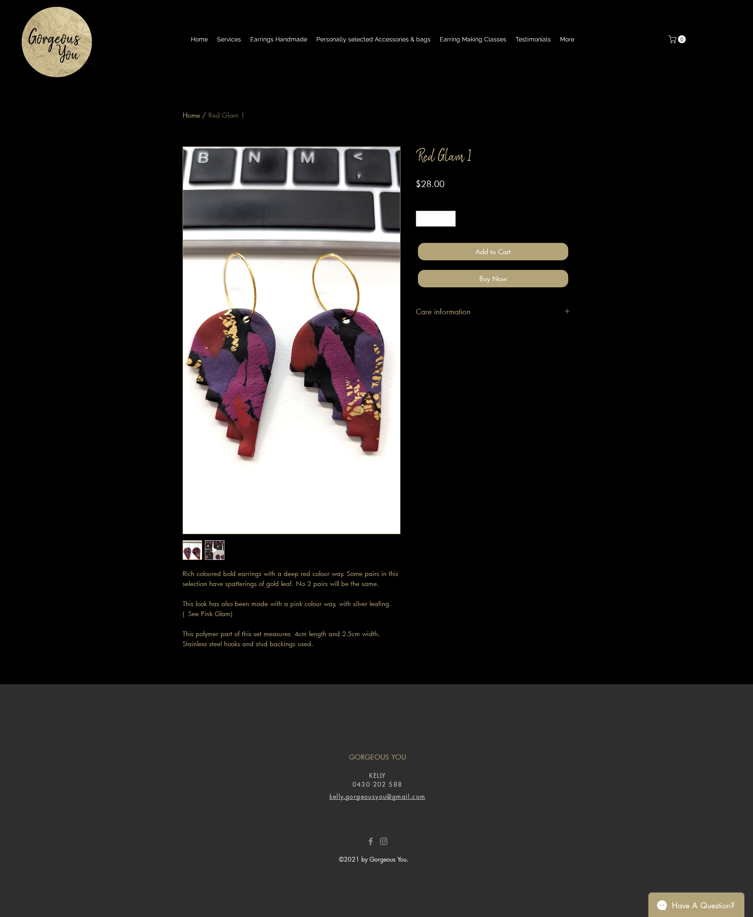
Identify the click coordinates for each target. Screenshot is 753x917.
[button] (678, 39)
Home (191, 114)
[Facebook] (371, 841)
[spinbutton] (436, 218)
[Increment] (449, 218)
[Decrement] (422, 218)
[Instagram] (384, 841)
